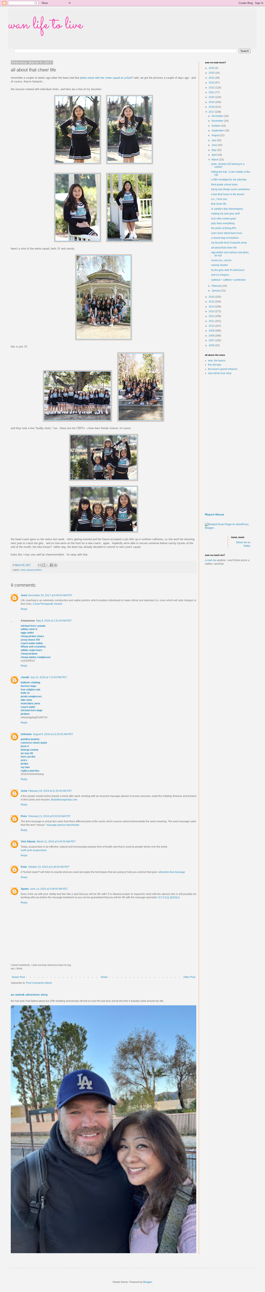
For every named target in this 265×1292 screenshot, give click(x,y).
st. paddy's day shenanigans (227, 208)
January (216, 290)
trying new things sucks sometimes (230, 189)
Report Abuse (214, 514)
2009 (212, 330)
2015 (212, 301)
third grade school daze (224, 184)
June (215, 145)
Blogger (147, 1282)
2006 (212, 345)
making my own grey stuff (225, 213)
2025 (212, 72)
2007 (212, 340)
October (216, 125)
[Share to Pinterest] (55, 565)
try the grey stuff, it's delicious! (227, 270)
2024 (212, 77)
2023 (212, 82)
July (214, 140)
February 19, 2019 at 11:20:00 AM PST (50, 790)
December (218, 116)
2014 (212, 306)
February (217, 285)
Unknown (26, 734)
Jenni (24, 595)
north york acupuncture (34, 850)
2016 (212, 296)
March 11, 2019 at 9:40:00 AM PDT (56, 841)
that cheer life (218, 203)
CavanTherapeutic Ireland (47, 603)
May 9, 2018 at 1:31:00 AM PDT (54, 620)
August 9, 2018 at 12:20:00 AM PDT (53, 734)
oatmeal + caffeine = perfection (228, 279)
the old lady (214, 364)
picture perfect (34, 570)
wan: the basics (216, 360)
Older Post (189, 977)
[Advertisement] (228, 444)
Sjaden (25, 888)
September (218, 130)
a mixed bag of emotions (225, 237)
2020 (212, 97)
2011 (212, 321)
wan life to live (45, 25)
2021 (212, 92)
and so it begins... (221, 274)
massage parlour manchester (62, 824)
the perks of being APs (223, 228)
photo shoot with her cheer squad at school (106, 77)
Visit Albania (28, 841)
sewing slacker (219, 265)
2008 (212, 335)
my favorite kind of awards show (229, 242)
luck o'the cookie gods (223, 218)
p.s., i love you (219, 199)
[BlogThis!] (44, 565)
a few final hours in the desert (227, 194)
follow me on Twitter (243, 544)
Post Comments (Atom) (39, 982)
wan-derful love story (219, 373)
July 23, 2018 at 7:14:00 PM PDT (48, 677)
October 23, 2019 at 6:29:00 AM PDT (48, 866)
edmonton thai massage (171, 872)
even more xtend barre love (226, 233)
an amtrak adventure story (29, 994)
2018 (212, 106)
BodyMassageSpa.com (64, 799)
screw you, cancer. (221, 260)
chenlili (25, 677)
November (218, 120)
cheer (23, 570)
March (215, 159)
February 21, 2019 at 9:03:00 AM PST (49, 816)
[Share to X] (48, 565)
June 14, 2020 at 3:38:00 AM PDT (49, 888)
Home (104, 977)
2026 (212, 68)
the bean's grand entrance (222, 369)
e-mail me (210, 560)
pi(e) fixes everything (223, 223)
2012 (212, 316)
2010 (212, 325)
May (214, 150)
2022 (212, 87)
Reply (24, 609)
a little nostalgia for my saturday (229, 179)
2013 (212, 311)
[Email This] (40, 565)
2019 (212, 102)
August (216, 135)
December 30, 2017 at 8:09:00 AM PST (50, 595)
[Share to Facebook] (51, 565)
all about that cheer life (224, 247)
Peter (24, 816)
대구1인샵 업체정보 (169, 897)
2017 (212, 111)
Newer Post (18, 977)
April (214, 154)
